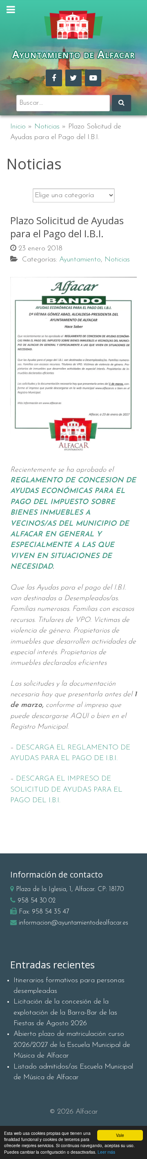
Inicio (18, 126)
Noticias (47, 126)
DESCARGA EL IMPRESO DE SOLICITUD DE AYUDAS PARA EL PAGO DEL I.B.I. (66, 789)
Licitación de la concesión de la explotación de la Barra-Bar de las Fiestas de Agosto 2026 (65, 1012)
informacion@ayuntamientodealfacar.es (73, 923)
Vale (120, 1135)
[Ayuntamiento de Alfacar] (73, 25)
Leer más (106, 1152)
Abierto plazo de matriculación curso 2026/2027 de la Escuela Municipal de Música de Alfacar (71, 1045)
